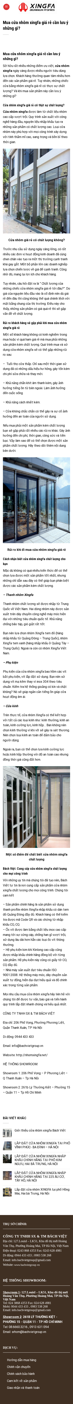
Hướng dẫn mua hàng (21, 1360)
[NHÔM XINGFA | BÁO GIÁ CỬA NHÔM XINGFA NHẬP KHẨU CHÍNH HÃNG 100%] (38, 7)
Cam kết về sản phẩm (22, 1381)
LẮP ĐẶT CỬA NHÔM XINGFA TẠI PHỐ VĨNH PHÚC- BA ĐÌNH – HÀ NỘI (42, 1145)
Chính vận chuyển (18, 1367)
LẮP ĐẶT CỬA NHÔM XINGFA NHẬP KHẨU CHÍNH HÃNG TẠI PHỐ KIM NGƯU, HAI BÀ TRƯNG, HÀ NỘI (40, 1160)
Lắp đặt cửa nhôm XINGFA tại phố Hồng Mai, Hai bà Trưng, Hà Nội (42, 1191)
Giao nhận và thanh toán (23, 1388)
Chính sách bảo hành (21, 1374)
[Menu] (6, 7)
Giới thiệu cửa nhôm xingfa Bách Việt (40, 1130)
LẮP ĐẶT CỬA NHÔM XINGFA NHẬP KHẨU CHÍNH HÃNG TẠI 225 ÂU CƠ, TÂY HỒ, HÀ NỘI (40, 1176)
